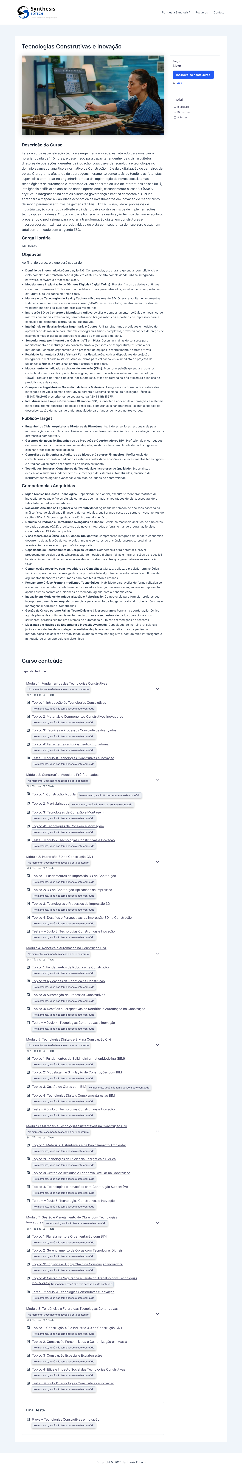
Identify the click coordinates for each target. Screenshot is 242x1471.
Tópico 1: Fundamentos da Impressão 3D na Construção (74, 876)
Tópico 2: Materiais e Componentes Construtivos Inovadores (77, 716)
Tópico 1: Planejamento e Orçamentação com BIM (69, 1236)
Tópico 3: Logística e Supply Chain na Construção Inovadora (77, 1264)
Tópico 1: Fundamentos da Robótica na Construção (70, 967)
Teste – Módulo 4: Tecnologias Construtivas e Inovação (73, 1022)
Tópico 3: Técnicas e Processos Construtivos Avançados (74, 730)
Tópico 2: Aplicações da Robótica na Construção (68, 981)
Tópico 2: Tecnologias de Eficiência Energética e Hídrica (74, 1159)
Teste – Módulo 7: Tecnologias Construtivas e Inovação (73, 1292)
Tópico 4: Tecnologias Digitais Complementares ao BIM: (74, 1095)
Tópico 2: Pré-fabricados (51, 803)
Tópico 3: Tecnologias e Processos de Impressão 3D (71, 903)
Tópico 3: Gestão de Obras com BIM (59, 1086)
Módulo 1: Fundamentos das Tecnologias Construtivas (66, 683)
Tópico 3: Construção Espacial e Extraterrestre (67, 1355)
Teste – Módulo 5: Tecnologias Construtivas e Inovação (73, 1109)
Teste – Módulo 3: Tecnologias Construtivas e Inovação (73, 931)
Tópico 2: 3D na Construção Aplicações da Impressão (72, 890)
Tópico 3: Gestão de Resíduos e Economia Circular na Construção (81, 1173)
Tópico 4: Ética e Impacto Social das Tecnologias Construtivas (78, 1369)
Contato (218, 12)
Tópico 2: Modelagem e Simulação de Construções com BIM (77, 1072)
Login (179, 83)
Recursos (202, 12)
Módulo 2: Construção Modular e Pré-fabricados (62, 775)
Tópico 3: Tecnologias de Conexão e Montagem (68, 812)
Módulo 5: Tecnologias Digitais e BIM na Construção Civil (68, 1039)
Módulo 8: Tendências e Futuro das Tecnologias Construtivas (72, 1308)
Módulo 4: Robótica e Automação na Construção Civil (66, 948)
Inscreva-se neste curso (193, 75)
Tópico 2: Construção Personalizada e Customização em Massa (79, 1341)
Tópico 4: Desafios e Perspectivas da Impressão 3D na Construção (82, 917)
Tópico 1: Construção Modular (55, 794)
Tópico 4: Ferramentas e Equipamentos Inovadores (70, 744)
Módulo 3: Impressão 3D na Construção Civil (59, 857)
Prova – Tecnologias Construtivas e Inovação (65, 1419)
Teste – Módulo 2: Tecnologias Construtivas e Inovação (73, 840)
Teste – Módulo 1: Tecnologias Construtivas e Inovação (73, 758)
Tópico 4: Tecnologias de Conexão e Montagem (68, 826)
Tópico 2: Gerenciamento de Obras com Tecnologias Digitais (77, 1250)
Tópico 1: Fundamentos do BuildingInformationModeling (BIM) (78, 1058)
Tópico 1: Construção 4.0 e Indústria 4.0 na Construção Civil (77, 1328)
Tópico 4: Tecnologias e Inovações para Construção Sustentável (80, 1187)
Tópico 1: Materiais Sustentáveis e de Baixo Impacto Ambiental (79, 1145)
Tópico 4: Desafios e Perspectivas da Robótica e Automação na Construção (88, 1009)
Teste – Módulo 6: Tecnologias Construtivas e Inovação (73, 1201)
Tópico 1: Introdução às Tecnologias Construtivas (69, 702)
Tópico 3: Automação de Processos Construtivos (68, 995)
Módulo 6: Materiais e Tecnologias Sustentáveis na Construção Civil (76, 1126)
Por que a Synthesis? (176, 12)
